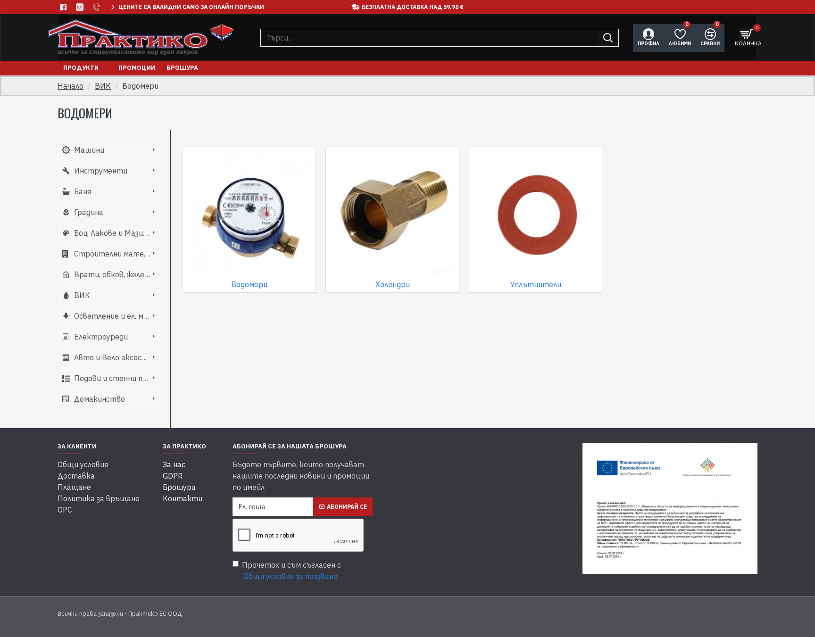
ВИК (103, 86)
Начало (70, 86)
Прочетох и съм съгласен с (291, 570)
